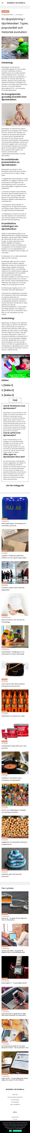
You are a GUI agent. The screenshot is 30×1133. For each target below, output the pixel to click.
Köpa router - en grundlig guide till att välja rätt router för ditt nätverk (15, 1079)
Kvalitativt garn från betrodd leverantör (11, 875)
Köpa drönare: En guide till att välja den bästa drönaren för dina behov (14, 1014)
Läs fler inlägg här (15, 485)
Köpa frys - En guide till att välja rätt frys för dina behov (14, 919)
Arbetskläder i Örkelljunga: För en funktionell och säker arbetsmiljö (13, 653)
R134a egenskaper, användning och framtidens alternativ (14, 525)
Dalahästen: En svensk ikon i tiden (13, 716)
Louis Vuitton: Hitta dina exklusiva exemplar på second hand (13, 685)
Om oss (15, 1119)
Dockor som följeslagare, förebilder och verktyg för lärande (14, 811)
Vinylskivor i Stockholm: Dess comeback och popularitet (11, 779)
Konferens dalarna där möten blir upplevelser (13, 589)
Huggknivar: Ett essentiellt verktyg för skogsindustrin (14, 843)
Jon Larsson (19, 14)
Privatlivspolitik (17, 1130)
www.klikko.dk (16, 1104)
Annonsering (15, 1117)
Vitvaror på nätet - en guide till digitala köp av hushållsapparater (13, 951)
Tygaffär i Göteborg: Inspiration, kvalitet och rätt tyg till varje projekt (14, 557)
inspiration (4, 519)
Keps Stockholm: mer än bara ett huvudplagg (13, 621)
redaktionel (5, 11)
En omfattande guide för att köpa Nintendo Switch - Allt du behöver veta (15, 1046)
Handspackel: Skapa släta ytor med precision (14, 747)
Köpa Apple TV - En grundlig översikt (14, 983)
